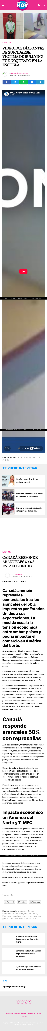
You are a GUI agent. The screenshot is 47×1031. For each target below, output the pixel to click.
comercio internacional (12, 913)
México (17, 1013)
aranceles (22, 911)
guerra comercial (10, 919)
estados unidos (19, 916)
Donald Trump (30, 913)
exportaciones (34, 916)
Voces (39, 1013)
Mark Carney (25, 919)
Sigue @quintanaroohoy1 (14, 986)
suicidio (5, 460)
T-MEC (35, 919)
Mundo (23, 1013)
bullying (27, 457)
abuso (20, 457)
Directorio (9, 1013)
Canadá (30, 911)
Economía (6, 916)
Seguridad (31, 1013)
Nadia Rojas (18, 574)
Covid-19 (24, 1016)
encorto (36, 457)
